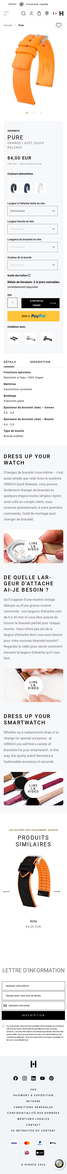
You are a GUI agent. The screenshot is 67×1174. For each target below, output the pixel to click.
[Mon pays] (55, 13)
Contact (33, 1125)
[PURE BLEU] (27, 188)
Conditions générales (33, 1107)
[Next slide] (56, 891)
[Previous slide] (10, 891)
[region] (33, 4)
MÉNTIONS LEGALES (33, 1119)
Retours (33, 1101)
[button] (26, 112)
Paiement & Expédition (33, 1095)
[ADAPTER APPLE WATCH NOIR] (13, 338)
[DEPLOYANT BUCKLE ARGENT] (30, 338)
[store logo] (61, 13)
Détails (10, 361)
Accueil (8, 25)
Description (40, 361)
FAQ (34, 1089)
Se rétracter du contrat (33, 1130)
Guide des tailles (17, 275)
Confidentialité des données (33, 1113)
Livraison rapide (37, 4)
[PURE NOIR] (13, 188)
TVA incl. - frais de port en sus (24, 164)
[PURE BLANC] (40, 188)
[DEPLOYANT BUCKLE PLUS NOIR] (47, 338)
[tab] (16, 362)
